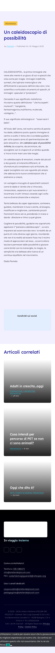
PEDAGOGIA (10, 23)
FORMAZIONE (16, 391)
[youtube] (19, 549)
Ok (8, 645)
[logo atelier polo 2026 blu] (15, 3)
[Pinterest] (35, 324)
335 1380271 (19, 569)
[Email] (41, 324)
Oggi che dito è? (22, 487)
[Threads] (30, 324)
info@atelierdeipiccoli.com (17, 572)
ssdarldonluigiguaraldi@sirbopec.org (27, 576)
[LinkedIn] (24, 324)
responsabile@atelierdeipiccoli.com (21, 589)
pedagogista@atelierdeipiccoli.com (21, 592)
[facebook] (6, 549)
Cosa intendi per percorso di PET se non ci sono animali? (27, 438)
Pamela (10, 46)
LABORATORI (29, 391)
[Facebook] (12, 324)
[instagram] (12, 549)
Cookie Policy (31, 627)
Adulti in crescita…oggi (26, 386)
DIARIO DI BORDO (23, 493)
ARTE (12, 493)
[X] (18, 324)
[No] (11, 645)
